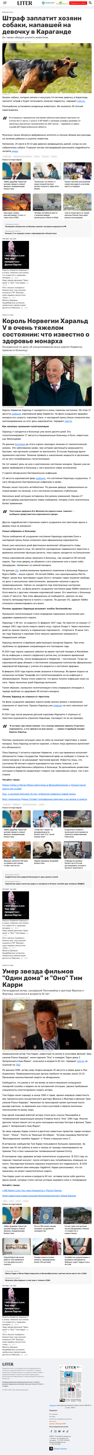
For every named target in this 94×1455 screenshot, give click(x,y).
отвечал (57, 705)
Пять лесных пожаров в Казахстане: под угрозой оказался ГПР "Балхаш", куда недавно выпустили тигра (14, 293)
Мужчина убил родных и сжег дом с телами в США (27, 1280)
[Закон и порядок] (49, 3)
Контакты (52, 1421)
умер (11, 1201)
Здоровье (6, 804)
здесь (14, 151)
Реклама (52, 1416)
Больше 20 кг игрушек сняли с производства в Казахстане (31, 233)
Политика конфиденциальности (60, 1419)
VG (16, 570)
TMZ (18, 1064)
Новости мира (10, 253)
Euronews (20, 444)
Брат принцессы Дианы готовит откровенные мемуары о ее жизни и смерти (44, 799)
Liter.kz (68, 421)
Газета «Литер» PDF (57, 1424)
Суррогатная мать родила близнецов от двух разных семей (31, 877)
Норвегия (16, 804)
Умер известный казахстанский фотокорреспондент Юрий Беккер (39, 1195)
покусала (45, 156)
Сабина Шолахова (9, 355)
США (5, 1201)
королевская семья (29, 804)
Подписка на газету (78, 3)
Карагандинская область (22, 156)
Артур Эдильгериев (9, 42)
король (41, 804)
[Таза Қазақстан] (62, 3)
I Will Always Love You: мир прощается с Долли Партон (15, 260)
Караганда (7, 156)
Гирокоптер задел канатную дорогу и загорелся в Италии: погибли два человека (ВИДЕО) (45, 884)
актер (18, 1201)
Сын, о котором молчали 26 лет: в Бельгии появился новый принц (39, 794)
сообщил (16, 414)
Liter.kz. (81, 101)
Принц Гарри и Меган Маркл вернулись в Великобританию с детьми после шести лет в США (46, 1273)
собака (36, 156)
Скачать (53, 1405)
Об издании (53, 1414)
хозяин (54, 156)
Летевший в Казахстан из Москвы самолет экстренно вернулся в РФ (35, 226)
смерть (25, 1201)
